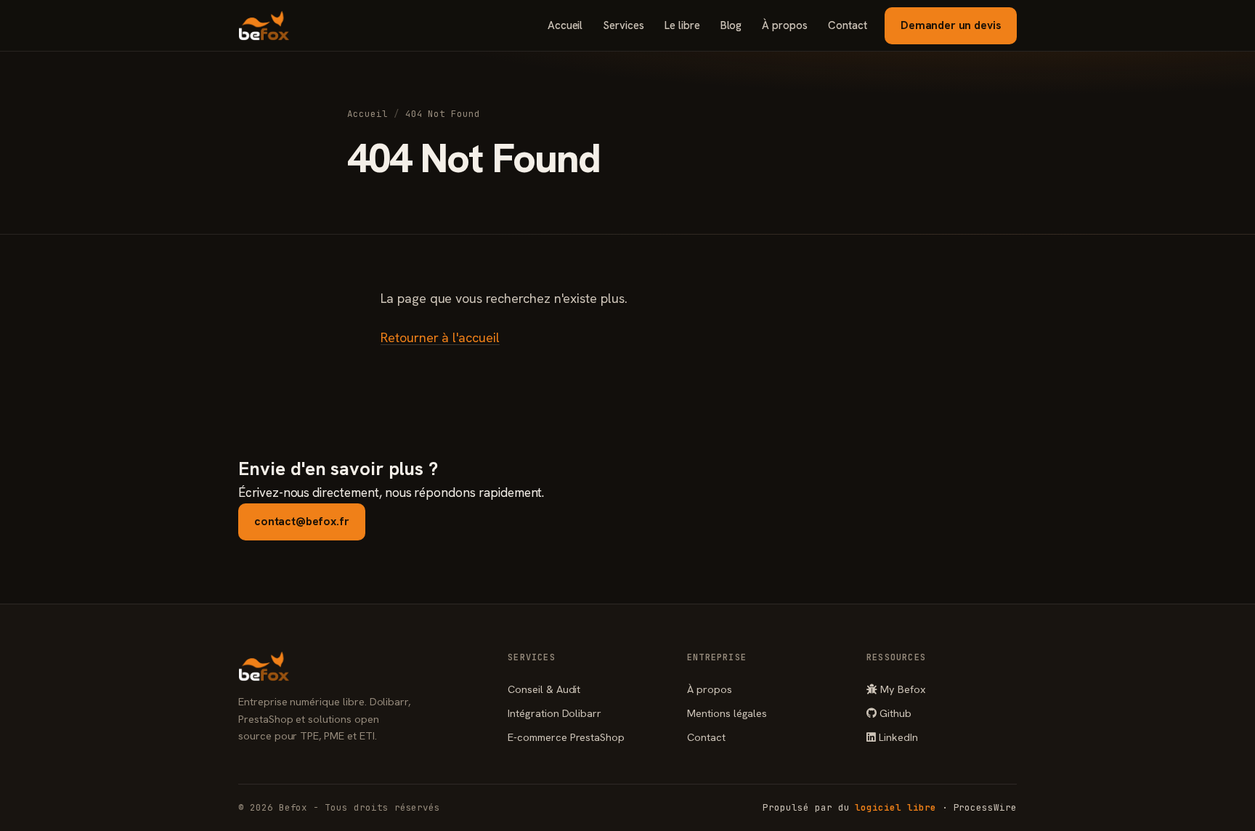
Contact (847, 25)
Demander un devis (951, 25)
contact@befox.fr (301, 521)
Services (623, 25)
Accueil (565, 25)
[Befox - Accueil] (264, 25)
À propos (785, 25)
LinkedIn (897, 737)
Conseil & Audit (544, 689)
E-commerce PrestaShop (566, 737)
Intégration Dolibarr (554, 713)
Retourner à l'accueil (440, 337)
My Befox (901, 689)
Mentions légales (727, 713)
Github (894, 713)
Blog (731, 25)
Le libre (682, 25)
